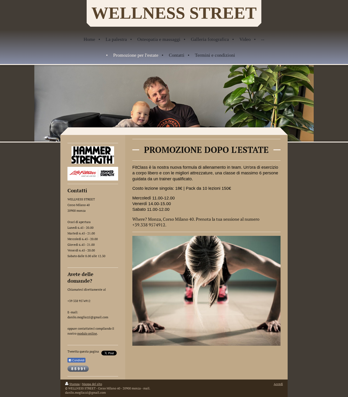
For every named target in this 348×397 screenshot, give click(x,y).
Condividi (78, 360)
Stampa (74, 384)
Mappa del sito (92, 384)
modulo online (87, 333)
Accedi (278, 384)
